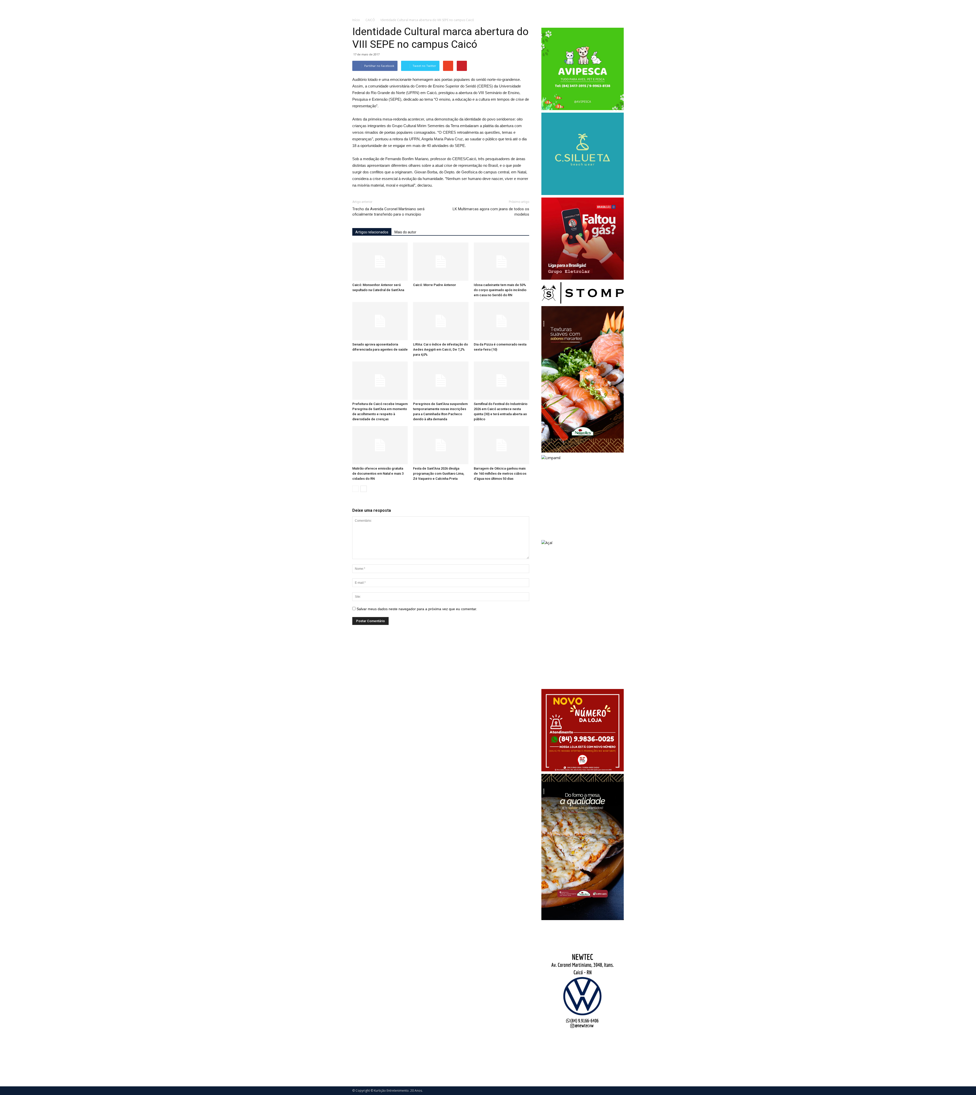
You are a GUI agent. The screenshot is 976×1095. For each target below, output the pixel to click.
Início (356, 20)
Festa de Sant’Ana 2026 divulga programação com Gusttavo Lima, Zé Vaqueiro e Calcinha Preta (438, 474)
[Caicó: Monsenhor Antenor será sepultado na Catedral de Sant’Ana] (380, 262)
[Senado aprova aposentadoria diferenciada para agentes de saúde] (380, 321)
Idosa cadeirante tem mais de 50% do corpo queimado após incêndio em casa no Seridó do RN (500, 290)
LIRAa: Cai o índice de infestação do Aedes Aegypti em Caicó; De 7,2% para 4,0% (440, 349)
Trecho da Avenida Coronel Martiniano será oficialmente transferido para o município (388, 212)
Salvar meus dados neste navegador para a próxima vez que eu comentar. (417, 609)
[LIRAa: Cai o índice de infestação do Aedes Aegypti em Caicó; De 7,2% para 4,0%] (440, 321)
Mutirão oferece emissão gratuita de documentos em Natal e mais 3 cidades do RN (378, 474)
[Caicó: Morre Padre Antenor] (440, 262)
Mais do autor (405, 232)
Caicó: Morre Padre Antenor (434, 285)
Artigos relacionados (371, 232)
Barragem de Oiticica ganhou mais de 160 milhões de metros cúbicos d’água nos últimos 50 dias (500, 474)
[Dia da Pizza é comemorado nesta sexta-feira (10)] (501, 321)
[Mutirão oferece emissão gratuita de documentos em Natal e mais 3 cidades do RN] (380, 445)
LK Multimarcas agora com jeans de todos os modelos (491, 212)
